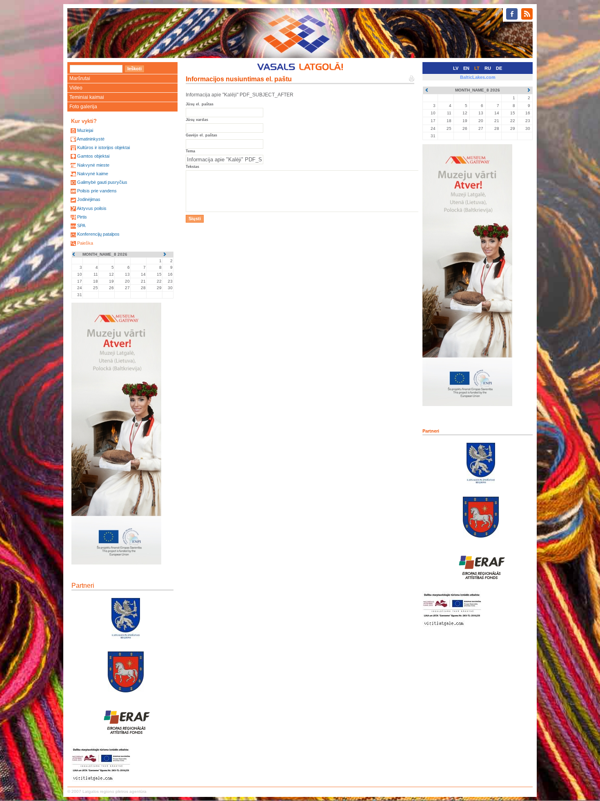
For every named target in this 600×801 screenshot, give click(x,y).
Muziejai (85, 130)
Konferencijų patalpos (98, 234)
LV (455, 68)
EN (466, 68)
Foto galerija (83, 106)
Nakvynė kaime (92, 173)
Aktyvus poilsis (92, 208)
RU (487, 68)
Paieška (85, 243)
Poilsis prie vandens (97, 190)
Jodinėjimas (88, 199)
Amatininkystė (90, 138)
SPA (81, 225)
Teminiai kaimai (86, 97)
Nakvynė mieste (93, 165)
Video (75, 88)
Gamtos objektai (93, 156)
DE (499, 68)
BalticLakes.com (478, 77)
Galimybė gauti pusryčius (102, 182)
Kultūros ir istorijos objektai (103, 147)
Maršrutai (79, 78)
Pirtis (82, 216)
